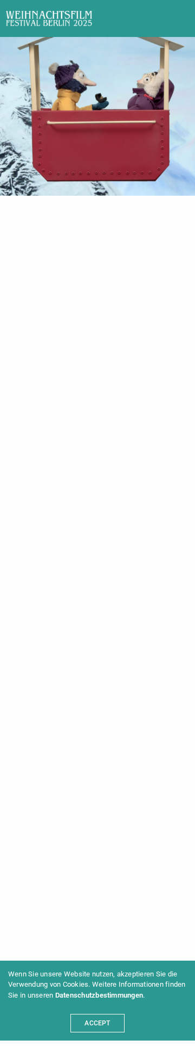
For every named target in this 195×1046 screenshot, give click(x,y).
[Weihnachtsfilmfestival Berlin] (49, 18)
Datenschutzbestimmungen (99, 995)
